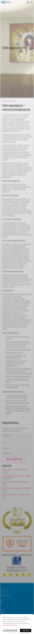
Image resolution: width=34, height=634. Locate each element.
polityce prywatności (11, 625)
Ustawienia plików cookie (10, 630)
